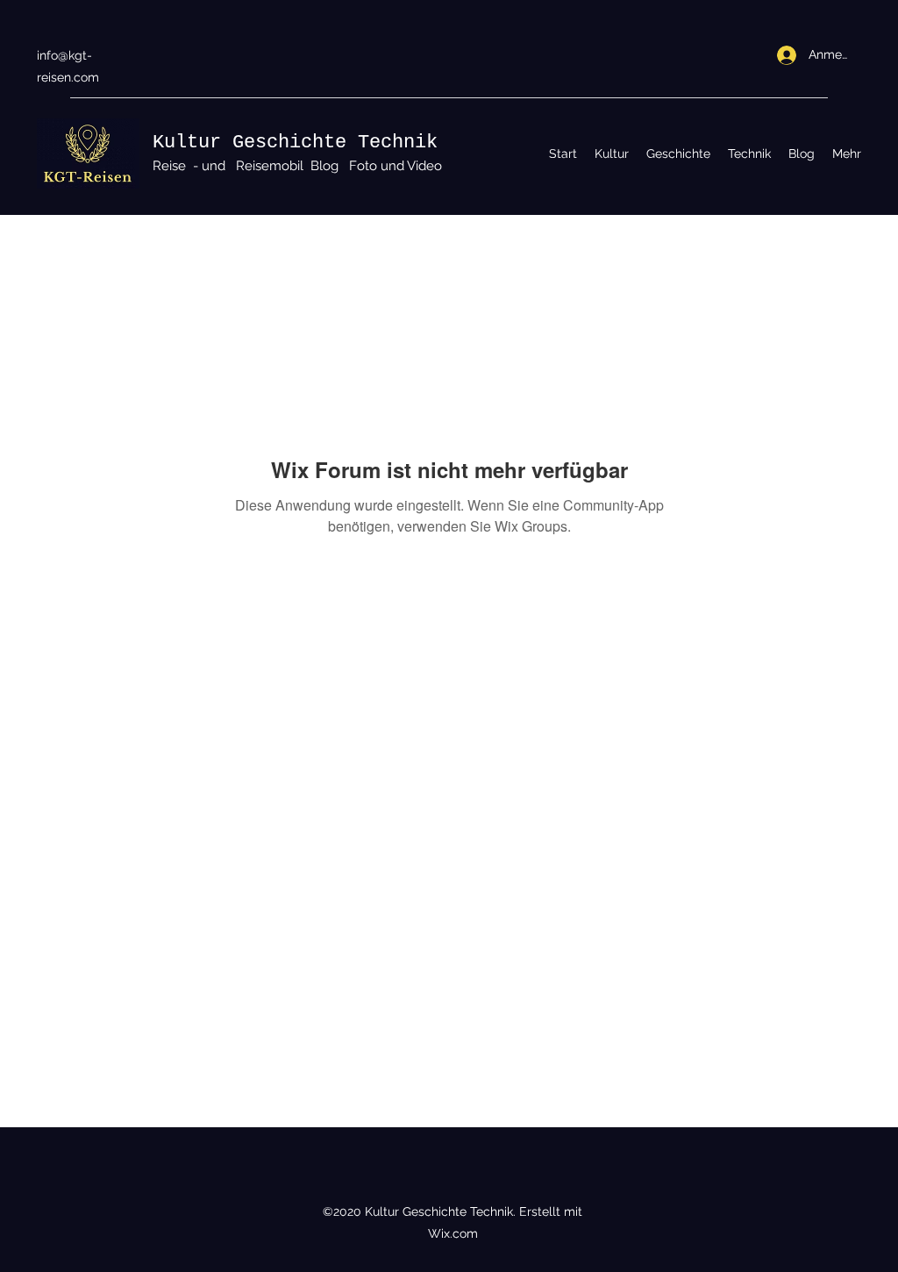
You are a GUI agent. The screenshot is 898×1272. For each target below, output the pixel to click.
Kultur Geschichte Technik (295, 143)
